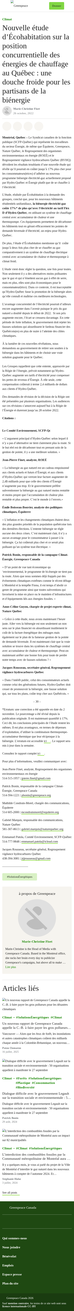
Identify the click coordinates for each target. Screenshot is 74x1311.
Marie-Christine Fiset (26, 108)
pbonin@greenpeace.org (36, 795)
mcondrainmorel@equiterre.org (40, 812)
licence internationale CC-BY (19, 1306)
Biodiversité (26, 1087)
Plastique (23, 1083)
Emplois (8, 1265)
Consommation (44, 1083)
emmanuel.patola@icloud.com (39, 841)
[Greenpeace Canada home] (29, 5)
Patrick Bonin (10, 1118)
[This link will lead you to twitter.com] (12, 1222)
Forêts (22, 1078)
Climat (7, 19)
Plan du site (10, 1283)
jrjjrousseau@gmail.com (35, 858)
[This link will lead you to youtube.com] (19, 1222)
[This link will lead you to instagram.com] (27, 1222)
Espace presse (12, 1274)
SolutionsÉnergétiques (33, 1017)
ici (45, 741)
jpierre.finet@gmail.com (35, 778)
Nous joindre (11, 1247)
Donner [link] (56, 5)
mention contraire (18, 1303)
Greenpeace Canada (23, 1207)
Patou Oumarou (11, 1048)
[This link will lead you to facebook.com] (4, 1222)
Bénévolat (9, 1256)
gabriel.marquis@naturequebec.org (42, 829)
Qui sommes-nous (14, 1238)
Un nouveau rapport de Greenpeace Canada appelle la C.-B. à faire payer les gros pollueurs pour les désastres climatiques (35, 1026)
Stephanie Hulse (11, 1179)
